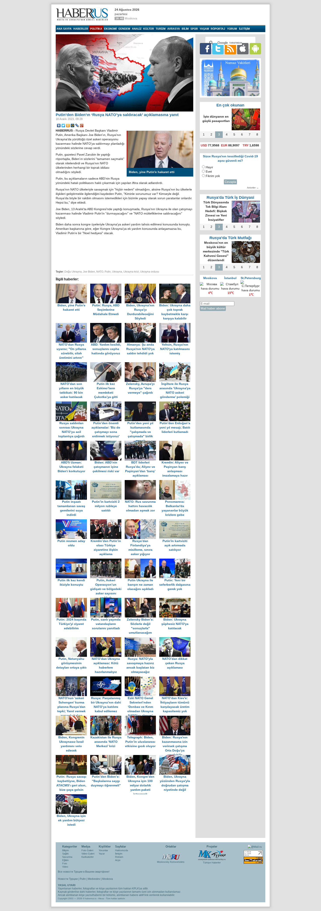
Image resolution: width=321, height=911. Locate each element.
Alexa (101, 898)
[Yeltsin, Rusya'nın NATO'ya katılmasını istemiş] (176, 325)
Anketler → (253, 187)
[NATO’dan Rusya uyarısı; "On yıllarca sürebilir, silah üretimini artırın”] (73, 325)
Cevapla (230, 182)
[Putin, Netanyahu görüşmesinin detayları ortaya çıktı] (73, 639)
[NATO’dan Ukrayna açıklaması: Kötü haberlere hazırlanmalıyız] (107, 639)
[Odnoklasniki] (68, 125)
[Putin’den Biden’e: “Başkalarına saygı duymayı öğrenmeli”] (107, 757)
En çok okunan (230, 105)
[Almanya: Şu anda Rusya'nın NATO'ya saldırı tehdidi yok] (142, 325)
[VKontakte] (59, 125)
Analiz (137, 28)
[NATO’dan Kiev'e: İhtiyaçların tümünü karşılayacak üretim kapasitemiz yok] (176, 678)
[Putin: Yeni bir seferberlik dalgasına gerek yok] (176, 560)
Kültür (148, 28)
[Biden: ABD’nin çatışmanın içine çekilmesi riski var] (107, 442)
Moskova (107, 878)
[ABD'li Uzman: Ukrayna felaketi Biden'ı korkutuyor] (73, 442)
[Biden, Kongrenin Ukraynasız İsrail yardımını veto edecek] (73, 717)
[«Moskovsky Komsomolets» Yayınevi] (171, 854)
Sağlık (65, 853)
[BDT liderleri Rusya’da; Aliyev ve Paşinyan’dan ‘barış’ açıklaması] (142, 442)
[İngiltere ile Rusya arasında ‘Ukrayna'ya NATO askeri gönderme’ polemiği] (176, 364)
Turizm (161, 28)
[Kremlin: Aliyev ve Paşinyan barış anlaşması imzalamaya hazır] (176, 442)
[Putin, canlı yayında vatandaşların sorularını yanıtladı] (107, 600)
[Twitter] (63, 125)
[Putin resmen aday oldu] (73, 521)
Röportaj (218, 28)
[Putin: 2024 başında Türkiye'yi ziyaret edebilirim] (73, 600)
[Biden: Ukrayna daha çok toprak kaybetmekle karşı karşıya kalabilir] (176, 285)
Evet (209, 171)
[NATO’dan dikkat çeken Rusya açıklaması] (176, 639)
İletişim (118, 853)
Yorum (232, 28)
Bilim (185, 28)
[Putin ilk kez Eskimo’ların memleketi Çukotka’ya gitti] (107, 364)
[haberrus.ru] (83, 14)
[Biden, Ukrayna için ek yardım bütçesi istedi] (72, 796)
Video (65, 866)
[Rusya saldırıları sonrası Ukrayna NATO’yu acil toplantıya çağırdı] (73, 403)
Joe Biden (89, 271)
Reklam (119, 857)
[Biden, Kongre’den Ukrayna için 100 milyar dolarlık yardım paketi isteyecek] (142, 757)
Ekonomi (110, 28)
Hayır (209, 167)
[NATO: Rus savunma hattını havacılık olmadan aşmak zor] (142, 482)
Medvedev (94, 878)
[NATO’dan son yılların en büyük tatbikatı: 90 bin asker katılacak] (73, 364)
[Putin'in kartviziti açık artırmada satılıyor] (176, 521)
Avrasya (173, 28)
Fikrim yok (213, 176)
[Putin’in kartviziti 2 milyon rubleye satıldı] (107, 482)
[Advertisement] (124, 251)
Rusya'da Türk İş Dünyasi (230, 197)
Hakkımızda (121, 850)
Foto (64, 863)
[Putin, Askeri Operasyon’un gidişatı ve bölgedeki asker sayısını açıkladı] (107, 560)
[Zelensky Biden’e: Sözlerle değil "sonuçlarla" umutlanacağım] (142, 600)
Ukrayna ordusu (149, 271)
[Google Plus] (81, 125)
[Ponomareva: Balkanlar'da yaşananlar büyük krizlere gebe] (176, 482)
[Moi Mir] (72, 125)
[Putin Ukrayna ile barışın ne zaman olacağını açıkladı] (142, 560)
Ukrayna (117, 271)
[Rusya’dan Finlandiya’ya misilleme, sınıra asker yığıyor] (142, 521)
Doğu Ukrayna (73, 271)
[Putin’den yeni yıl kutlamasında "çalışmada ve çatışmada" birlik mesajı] (142, 403)
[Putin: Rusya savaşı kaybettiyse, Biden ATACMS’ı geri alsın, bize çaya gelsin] (73, 757)
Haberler (80, 28)
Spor (194, 28)
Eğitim (65, 860)
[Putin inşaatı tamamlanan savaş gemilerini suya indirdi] (73, 482)
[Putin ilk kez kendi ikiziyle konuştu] (73, 560)
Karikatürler (87, 857)
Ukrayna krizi (131, 271)
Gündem (124, 28)
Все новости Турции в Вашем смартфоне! (83, 871)
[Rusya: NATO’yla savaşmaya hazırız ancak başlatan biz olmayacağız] (142, 639)
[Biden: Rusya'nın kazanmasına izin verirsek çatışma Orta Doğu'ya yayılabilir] (176, 717)
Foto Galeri (87, 850)
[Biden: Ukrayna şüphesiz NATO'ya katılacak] (176, 600)
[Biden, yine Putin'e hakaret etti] (73, 285)
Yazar (102, 853)
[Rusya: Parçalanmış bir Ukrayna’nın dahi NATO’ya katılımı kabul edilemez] (107, 678)
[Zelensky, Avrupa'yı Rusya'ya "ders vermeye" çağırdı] (142, 364)
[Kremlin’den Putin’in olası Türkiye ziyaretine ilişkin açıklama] (107, 521)
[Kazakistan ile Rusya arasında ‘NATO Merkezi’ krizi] (107, 717)
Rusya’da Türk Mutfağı (230, 238)
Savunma (67, 857)
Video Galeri (87, 853)
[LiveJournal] (77, 125)
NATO (99, 271)
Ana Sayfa (64, 28)
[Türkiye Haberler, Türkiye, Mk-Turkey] (212, 854)
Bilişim (65, 850)
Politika (96, 28)
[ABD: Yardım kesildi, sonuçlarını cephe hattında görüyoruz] (107, 325)
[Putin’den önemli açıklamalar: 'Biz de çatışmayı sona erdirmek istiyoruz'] (107, 403)
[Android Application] (255, 48)
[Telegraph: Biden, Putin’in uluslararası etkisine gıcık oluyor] (142, 717)
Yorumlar (103, 850)
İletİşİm (244, 28)
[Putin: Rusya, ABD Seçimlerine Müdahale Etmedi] (107, 285)
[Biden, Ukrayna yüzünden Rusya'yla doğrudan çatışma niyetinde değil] (176, 757)
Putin (108, 271)
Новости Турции (68, 878)
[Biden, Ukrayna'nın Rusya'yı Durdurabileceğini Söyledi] (142, 285)
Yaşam (204, 28)
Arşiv (118, 860)
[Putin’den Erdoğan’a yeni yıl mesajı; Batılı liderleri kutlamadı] (176, 403)
